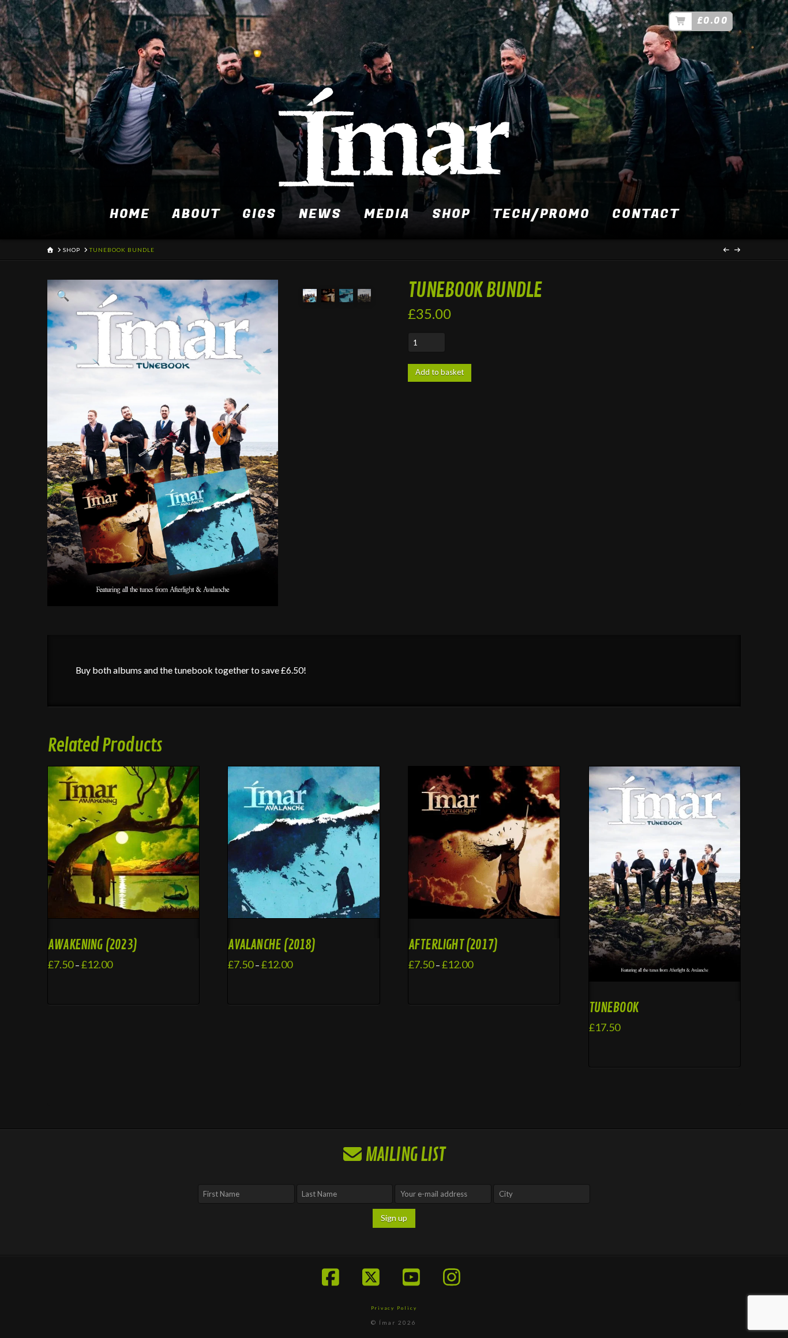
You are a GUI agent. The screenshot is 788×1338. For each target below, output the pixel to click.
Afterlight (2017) (452, 945)
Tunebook (613, 1007)
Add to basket (439, 372)
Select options (127, 910)
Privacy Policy (394, 1308)
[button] (62, 295)
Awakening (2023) (92, 945)
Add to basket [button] (669, 973)
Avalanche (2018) (271, 945)
